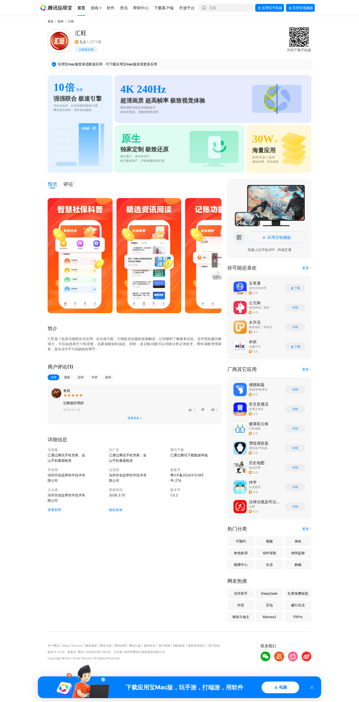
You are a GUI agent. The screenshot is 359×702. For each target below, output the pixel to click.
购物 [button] (298, 564)
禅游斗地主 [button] (240, 617)
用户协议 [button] (214, 645)
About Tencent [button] (72, 645)
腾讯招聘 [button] (120, 645)
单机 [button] (298, 541)
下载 (297, 288)
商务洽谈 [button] (106, 645)
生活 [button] (269, 564)
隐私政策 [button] (116, 510)
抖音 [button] (240, 605)
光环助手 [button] (241, 593)
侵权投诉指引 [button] (196, 645)
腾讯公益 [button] (135, 645)
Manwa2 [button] (269, 617)
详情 (295, 307)
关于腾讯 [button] (53, 645)
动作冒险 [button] (269, 553)
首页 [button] (50, 21)
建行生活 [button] (298, 605)
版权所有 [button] (150, 645)
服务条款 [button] (91, 645)
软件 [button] (61, 21)
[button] (56, 8)
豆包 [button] (269, 605)
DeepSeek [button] (269, 593)
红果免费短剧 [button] (298, 593)
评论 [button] (68, 184)
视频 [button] (269, 541)
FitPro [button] (298, 617)
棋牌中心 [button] (241, 564)
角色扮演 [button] (241, 553)
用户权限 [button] (164, 645)
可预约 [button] (241, 541)
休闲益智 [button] (298, 553)
